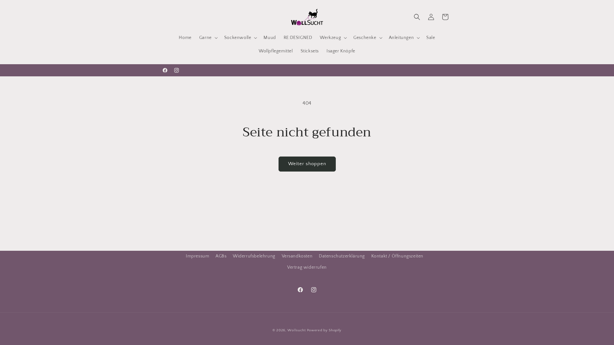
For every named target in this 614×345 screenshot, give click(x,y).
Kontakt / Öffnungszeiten (397, 256)
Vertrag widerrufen (307, 267)
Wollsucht (296, 330)
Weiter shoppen (307, 163)
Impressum (197, 256)
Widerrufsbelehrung (254, 256)
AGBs (221, 256)
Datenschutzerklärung (342, 256)
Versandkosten (297, 256)
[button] (207, 37)
